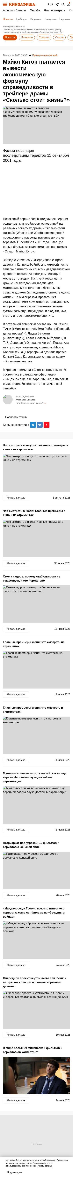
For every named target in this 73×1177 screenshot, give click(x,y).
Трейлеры (21, 19)
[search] (63, 4)
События (44, 37)
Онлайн (35, 10)
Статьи (59, 37)
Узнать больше (45, 1166)
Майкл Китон (45, 403)
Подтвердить (14, 1172)
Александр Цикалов (25, 400)
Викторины (50, 19)
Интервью (27, 37)
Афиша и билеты (14, 10)
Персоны (64, 19)
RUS (50, 4)
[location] (57, 4)
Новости (8, 19)
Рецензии (35, 19)
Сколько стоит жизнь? (32, 403)
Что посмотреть (54, 10)
